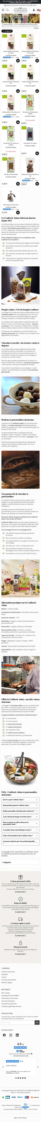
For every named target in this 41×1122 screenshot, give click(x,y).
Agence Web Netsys (20, 1118)
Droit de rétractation (8, 1001)
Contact (34, 5)
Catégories (8, 31)
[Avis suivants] (38, 1067)
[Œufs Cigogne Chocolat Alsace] (11, 195)
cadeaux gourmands (8, 333)
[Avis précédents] (3, 1067)
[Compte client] (33, 9)
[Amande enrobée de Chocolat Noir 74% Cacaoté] (30, 42)
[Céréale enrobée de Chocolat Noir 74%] (30, 72)
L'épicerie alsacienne (8, 972)
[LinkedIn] (17, 1035)
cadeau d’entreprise (15, 727)
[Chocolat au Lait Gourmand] (11, 165)
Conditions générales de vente (11, 1006)
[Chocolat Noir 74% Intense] (30, 134)
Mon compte (5, 993)
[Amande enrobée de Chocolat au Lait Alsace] (11, 42)
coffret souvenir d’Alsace (16, 733)
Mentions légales (6, 982)
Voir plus (36, 28)
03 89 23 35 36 (25, 5)
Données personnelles (8, 980)
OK (37, 1022)
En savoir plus (19, 892)
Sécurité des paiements (9, 1004)
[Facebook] (4, 1035)
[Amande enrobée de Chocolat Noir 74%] (11, 72)
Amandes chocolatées (31, 362)
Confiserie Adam (11, 55)
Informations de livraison (9, 998)
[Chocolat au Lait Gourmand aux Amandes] (30, 103)
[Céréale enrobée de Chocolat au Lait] (11, 103)
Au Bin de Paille (12, 740)
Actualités (4, 974)
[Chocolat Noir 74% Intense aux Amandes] (11, 134)
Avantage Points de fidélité (10, 995)
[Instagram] (11, 1035)
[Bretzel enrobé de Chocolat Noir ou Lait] (30, 165)
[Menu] (3, 10)
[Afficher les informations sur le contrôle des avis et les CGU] (31, 1053)
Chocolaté (30, 437)
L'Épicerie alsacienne (12, 5)
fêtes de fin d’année (15, 724)
